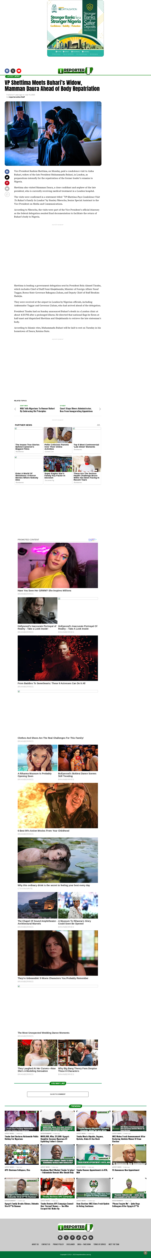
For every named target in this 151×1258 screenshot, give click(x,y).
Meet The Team (114, 1244)
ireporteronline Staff (17, 97)
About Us (35, 1244)
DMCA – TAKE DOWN (84, 1244)
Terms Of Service (99, 1244)
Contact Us (46, 1244)
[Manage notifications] (145, 1253)
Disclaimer (71, 1244)
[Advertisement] (57, 252)
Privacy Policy (58, 1244)
